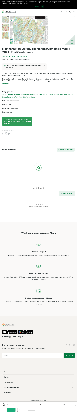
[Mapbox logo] (7, 181)
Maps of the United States (27, 97)
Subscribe (69, 355)
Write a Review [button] (68, 193)
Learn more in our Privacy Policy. (57, 405)
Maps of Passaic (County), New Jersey (55, 94)
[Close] (75, 404)
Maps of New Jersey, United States (32, 94)
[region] (38, 168)
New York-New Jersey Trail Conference (14, 56)
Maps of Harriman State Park (11, 94)
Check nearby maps (66, 149)
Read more (5, 83)
